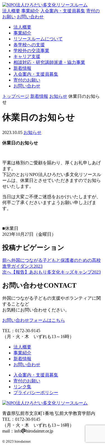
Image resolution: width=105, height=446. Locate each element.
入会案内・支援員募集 (62, 10)
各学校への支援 (29, 44)
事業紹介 (30, 10)
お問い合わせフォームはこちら (33, 320)
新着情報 (22, 68)
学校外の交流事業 (31, 50)
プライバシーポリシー (35, 392)
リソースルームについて (38, 38)
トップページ (15, 96)
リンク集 (22, 386)
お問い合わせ (30, 16)
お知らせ (58, 96)
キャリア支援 (26, 56)
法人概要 (11, 10)
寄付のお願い (26, 80)
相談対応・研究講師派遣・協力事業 (49, 62)
